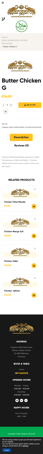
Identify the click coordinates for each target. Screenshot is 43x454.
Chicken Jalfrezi (12, 291)
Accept (6, 450)
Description (21, 137)
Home (4, 37)
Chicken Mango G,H (13, 232)
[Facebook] (17, 400)
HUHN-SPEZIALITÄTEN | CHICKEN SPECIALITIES (14, 42)
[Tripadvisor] (21, 400)
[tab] (21, 137)
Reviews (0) (21, 145)
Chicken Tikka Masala (14, 202)
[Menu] (3, 2)
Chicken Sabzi (11, 261)
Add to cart (31, 105)
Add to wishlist (5, 112)
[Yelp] (26, 400)
